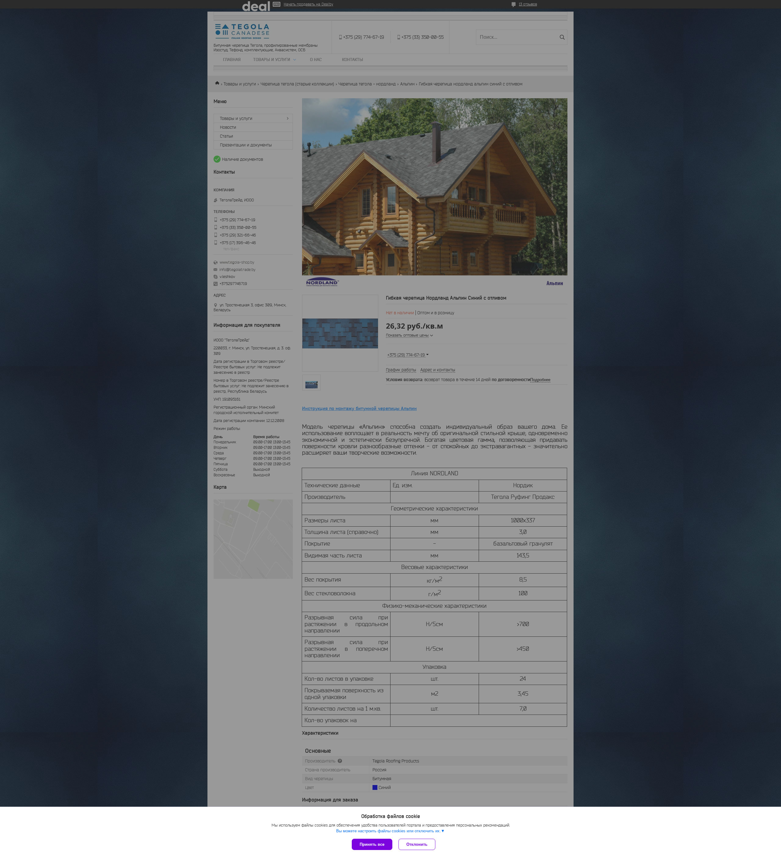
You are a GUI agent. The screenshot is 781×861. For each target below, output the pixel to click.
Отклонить (416, 844)
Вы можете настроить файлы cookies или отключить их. (388, 831)
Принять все (372, 844)
